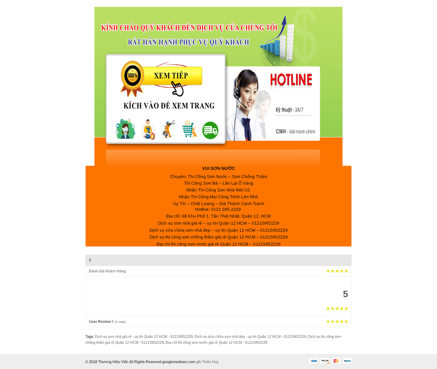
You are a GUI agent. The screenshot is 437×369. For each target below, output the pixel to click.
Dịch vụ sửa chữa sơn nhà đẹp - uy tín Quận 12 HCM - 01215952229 (250, 337)
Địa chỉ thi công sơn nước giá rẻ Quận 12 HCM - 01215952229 (216, 342)
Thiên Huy (210, 362)
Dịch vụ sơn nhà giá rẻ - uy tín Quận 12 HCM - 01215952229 (144, 337)
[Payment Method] (313, 360)
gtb (199, 362)
